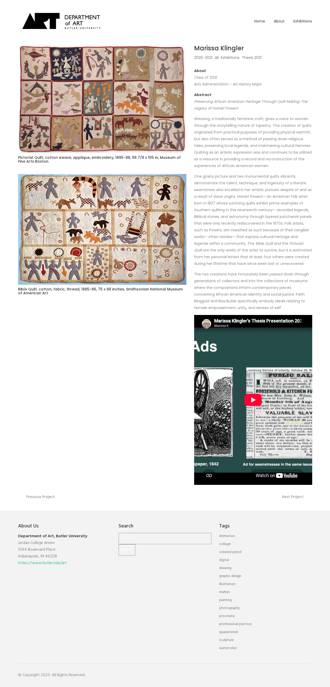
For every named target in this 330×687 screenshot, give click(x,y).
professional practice (235, 624)
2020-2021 (203, 57)
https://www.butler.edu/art (42, 563)
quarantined (228, 632)
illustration (227, 584)
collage (225, 544)
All (217, 57)
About (279, 21)
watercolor (228, 648)
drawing (225, 568)
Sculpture (226, 640)
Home (259, 21)
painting (225, 600)
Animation (227, 536)
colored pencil (230, 552)
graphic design (230, 576)
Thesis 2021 (252, 57)
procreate (227, 616)
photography (229, 608)
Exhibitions (302, 21)
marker (224, 592)
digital (224, 560)
